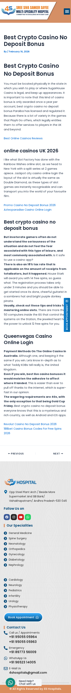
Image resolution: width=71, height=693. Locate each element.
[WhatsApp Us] (6, 658)
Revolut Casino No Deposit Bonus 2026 (30, 424)
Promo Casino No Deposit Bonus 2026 (30, 205)
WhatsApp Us (18, 658)
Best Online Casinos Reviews (23, 138)
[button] (67, 11)
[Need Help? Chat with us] (10, 682)
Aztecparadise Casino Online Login (27, 210)
